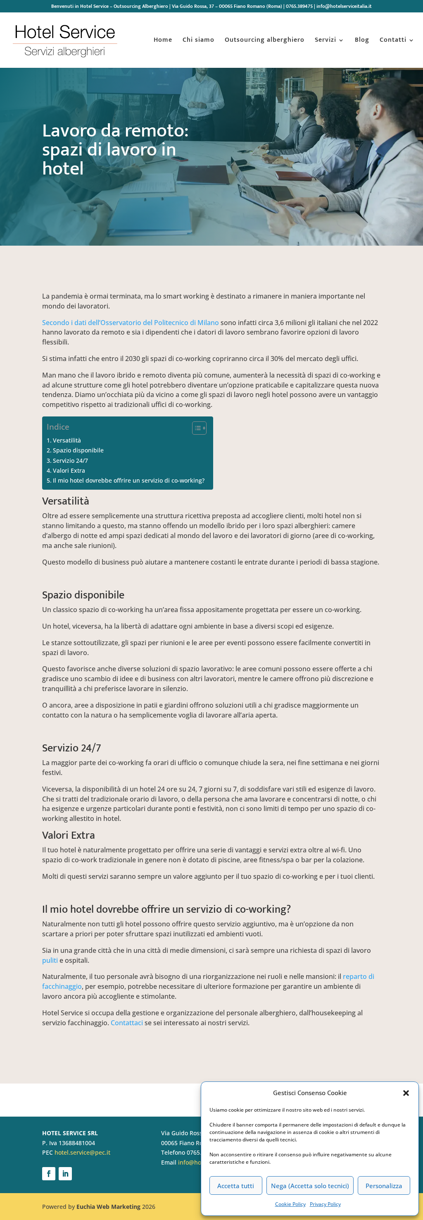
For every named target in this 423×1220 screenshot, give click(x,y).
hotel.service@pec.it (82, 1152)
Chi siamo (198, 41)
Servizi (325, 41)
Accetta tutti (235, 1186)
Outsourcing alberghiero (264, 41)
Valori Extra (69, 470)
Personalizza (384, 1186)
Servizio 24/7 (70, 460)
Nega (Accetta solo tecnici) (310, 1186)
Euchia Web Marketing (108, 1206)
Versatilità (67, 440)
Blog (362, 41)
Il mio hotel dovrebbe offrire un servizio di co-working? (128, 480)
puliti (50, 960)
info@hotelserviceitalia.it (344, 7)
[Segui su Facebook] (48, 1173)
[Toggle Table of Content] (195, 428)
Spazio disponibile (78, 450)
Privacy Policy (325, 1204)
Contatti (393, 41)
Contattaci (127, 1022)
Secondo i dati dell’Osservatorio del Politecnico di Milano (130, 322)
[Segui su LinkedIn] (65, 1173)
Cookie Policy (290, 1204)
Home (163, 41)
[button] (406, 1093)
